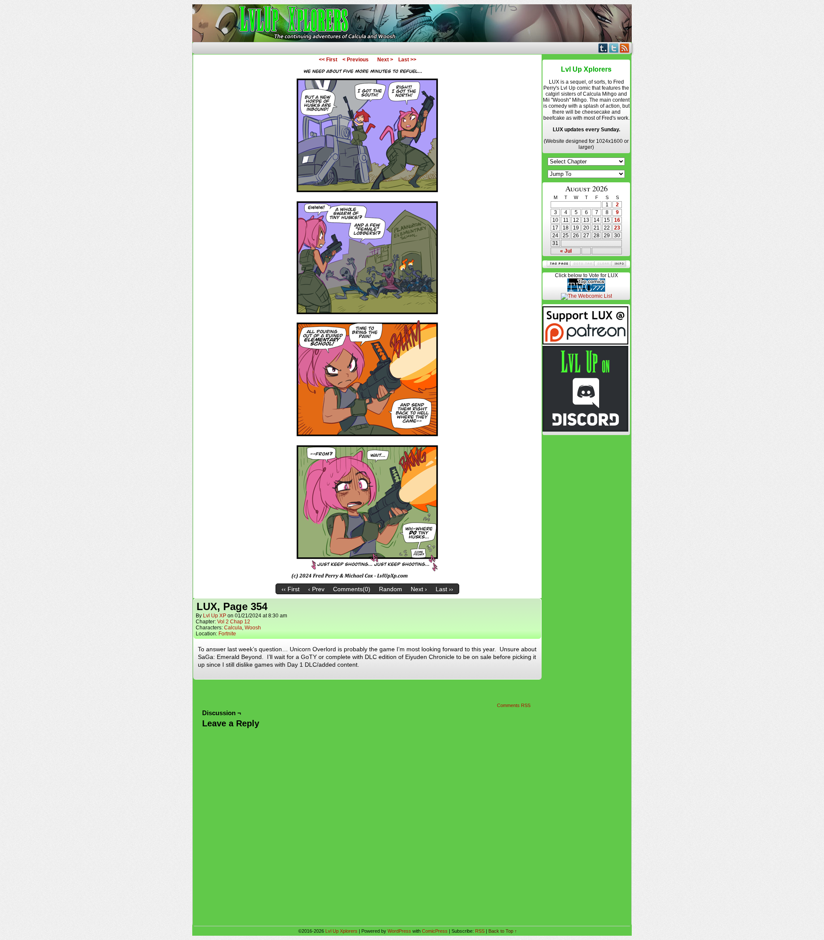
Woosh (253, 628)
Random (390, 589)
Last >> (407, 60)
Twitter (614, 47)
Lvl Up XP (214, 616)
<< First (328, 60)
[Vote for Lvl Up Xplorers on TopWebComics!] (586, 290)
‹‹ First (291, 589)
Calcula (233, 628)
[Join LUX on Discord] (585, 430)
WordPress (399, 931)
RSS (624, 47)
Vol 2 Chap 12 (233, 622)
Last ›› (444, 589)
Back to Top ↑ (502, 931)
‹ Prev (316, 589)
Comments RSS (513, 705)
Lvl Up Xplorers (412, 23)
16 (617, 220)
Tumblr (603, 47)
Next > (385, 60)
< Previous (355, 60)
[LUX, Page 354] (367, 577)
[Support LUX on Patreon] (585, 343)
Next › (419, 589)
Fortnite (227, 634)
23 (617, 228)
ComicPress (435, 931)
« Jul (566, 251)
